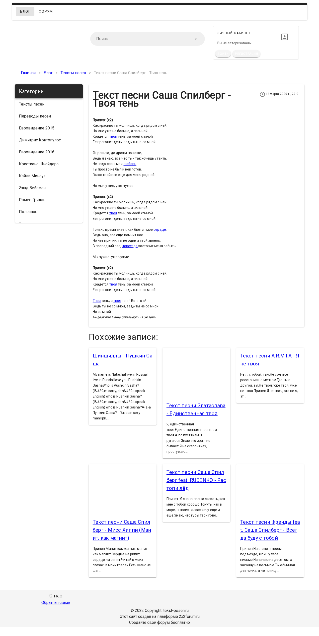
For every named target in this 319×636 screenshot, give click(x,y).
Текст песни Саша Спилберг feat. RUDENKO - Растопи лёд (196, 480)
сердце (160, 229)
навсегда (130, 246)
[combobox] (147, 39)
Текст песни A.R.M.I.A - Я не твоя (269, 360)
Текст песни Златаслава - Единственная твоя (196, 409)
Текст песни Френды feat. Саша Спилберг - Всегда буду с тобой (270, 530)
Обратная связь (55, 602)
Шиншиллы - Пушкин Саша (122, 360)
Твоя (97, 301)
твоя (113, 136)
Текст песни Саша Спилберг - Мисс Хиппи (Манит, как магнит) (122, 530)
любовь (130, 164)
